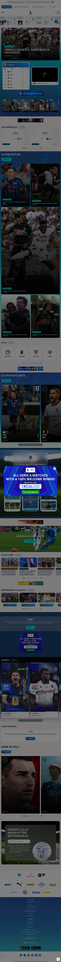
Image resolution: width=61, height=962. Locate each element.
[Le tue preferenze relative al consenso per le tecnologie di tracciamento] (58, 959)
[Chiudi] (54, 468)
